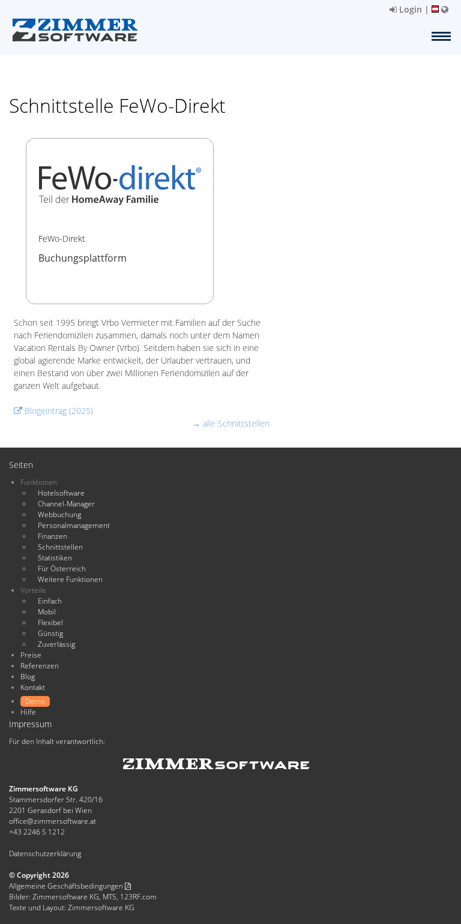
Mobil (47, 612)
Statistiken (55, 558)
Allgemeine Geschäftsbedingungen (67, 886)
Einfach (50, 601)
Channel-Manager (66, 504)
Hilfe (28, 712)
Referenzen (39, 666)
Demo (35, 701)
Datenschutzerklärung (45, 853)
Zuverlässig (56, 644)
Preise (30, 655)
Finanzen (52, 536)
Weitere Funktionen (70, 579)
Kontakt (32, 687)
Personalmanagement (74, 525)
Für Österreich (62, 568)
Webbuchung (59, 514)
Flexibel (50, 622)
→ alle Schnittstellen (231, 423)
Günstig (50, 633)
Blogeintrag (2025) (57, 410)
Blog (27, 676)
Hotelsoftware (61, 493)
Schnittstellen (60, 547)
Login (409, 9)
